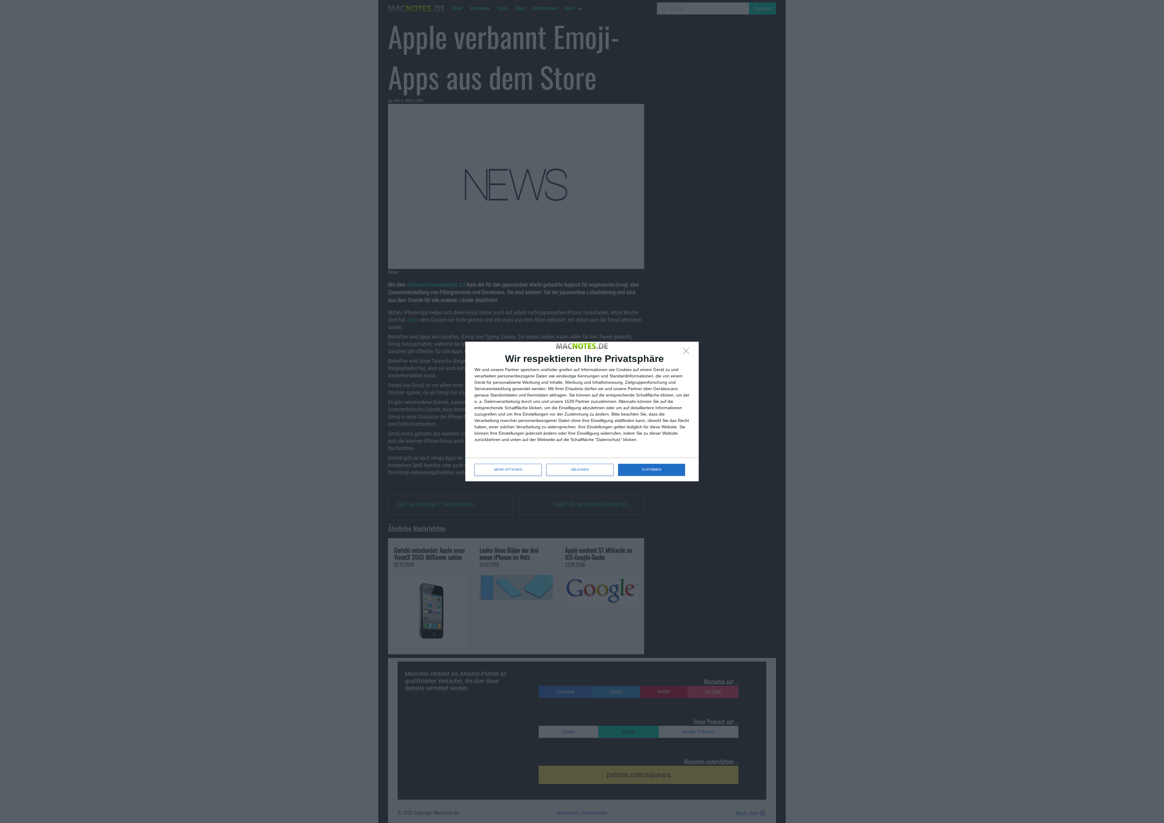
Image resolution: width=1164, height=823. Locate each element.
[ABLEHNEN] (688, 352)
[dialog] (582, 411)
